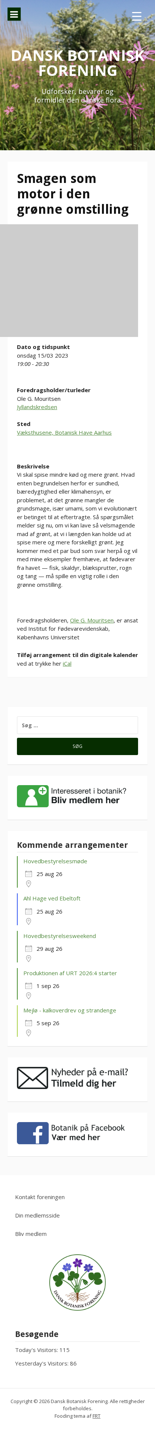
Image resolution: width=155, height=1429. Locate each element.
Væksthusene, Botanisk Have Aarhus (64, 432)
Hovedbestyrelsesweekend (59, 936)
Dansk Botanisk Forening (77, 62)
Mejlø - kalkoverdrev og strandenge (69, 1010)
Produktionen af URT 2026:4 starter (70, 973)
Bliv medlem (31, 1233)
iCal (67, 663)
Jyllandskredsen (37, 407)
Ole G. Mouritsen (92, 620)
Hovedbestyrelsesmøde (55, 861)
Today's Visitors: (37, 1349)
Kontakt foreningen (40, 1197)
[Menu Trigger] (136, 16)
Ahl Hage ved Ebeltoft (52, 898)
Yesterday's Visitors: (42, 1363)
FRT (96, 1415)
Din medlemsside (37, 1215)
